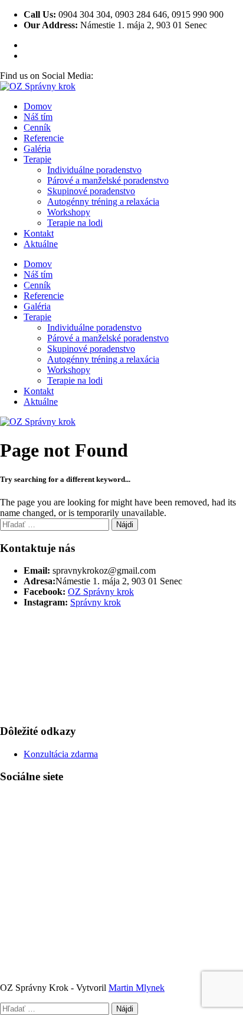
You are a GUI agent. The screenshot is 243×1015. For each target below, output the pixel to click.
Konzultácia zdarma (61, 754)
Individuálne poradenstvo (94, 170)
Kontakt (39, 233)
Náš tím (38, 117)
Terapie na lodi (75, 223)
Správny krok (95, 602)
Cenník (37, 127)
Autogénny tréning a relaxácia (103, 202)
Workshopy (68, 212)
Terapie (37, 159)
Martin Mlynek (137, 988)
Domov (38, 106)
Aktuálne (41, 244)
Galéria (37, 149)
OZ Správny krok (101, 592)
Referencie (44, 138)
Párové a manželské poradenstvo (108, 180)
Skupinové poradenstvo (91, 191)
